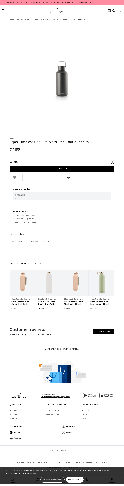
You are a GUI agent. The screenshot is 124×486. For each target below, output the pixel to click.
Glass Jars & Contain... (60, 20)
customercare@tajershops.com (55, 397)
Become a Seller (52, 410)
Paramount (26, 199)
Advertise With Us (53, 414)
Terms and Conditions (46, 462)
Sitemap (13, 418)
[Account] (113, 10)
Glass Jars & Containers (20, 299)
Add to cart (62, 169)
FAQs (84, 418)
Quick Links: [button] (15, 405)
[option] (62, 75)
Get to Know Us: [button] (90, 405)
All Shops (13, 410)
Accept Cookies (74, 479)
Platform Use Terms (25, 462)
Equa (12, 138)
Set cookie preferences (52, 479)
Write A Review (104, 331)
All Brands (14, 414)
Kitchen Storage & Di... (40, 20)
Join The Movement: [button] (56, 405)
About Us (85, 410)
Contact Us (86, 414)
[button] (119, 10)
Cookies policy (28, 473)
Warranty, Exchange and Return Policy (90, 462)
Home (12, 20)
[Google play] (90, 395)
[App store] (106, 395)
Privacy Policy (64, 462)
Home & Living (23, 20)
